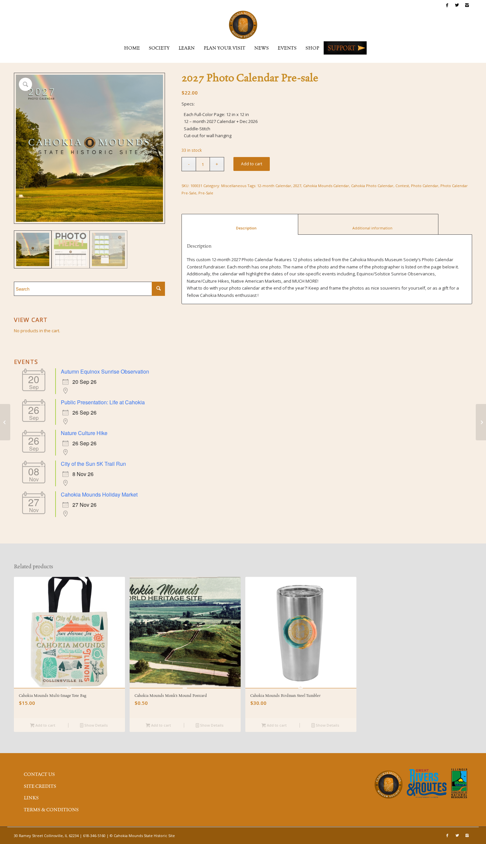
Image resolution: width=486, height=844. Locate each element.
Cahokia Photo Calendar (372, 185)
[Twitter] (457, 5)
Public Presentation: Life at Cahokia (103, 402)
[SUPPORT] (345, 48)
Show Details (95, 725)
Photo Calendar (424, 185)
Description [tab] (240, 227)
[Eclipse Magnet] (481, 422)
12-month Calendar (274, 185)
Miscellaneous (233, 185)
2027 (297, 185)
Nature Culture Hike (84, 433)
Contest (402, 185)
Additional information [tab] (368, 227)
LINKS (31, 798)
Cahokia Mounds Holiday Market (99, 494)
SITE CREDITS (40, 786)
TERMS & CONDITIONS (51, 810)
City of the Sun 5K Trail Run (93, 463)
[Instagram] (467, 5)
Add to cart (251, 164)
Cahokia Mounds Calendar (326, 185)
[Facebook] (447, 5)
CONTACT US (39, 774)
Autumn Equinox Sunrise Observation (105, 371)
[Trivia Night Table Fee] (5, 422)
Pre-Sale (205, 192)
